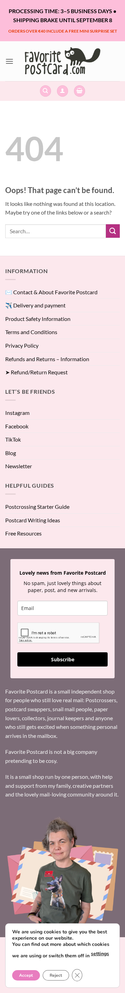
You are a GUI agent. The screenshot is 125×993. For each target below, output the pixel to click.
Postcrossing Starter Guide (37, 506)
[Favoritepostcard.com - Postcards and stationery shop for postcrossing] (62, 61)
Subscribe (62, 659)
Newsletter (18, 466)
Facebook (16, 426)
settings (100, 953)
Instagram (17, 412)
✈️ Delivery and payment (35, 305)
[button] (9, 61)
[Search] (45, 91)
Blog (10, 453)
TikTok (13, 439)
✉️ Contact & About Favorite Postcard (51, 292)
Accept (26, 975)
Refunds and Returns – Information (47, 359)
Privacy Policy (22, 345)
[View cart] (79, 91)
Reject (56, 975)
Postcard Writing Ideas (32, 520)
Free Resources (23, 533)
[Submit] (113, 231)
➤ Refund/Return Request (36, 372)
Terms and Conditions (31, 332)
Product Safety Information (37, 318)
